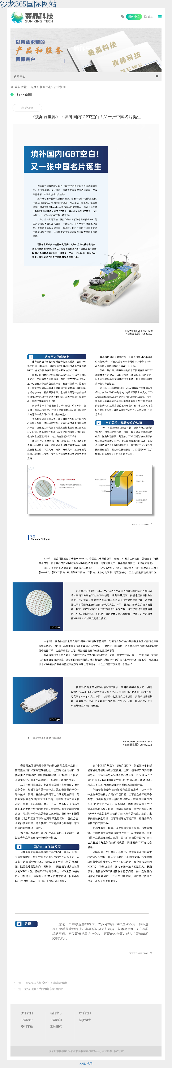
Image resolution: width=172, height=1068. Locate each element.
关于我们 (27, 1013)
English (148, 16)
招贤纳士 (85, 1020)
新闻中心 (56, 1013)
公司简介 (27, 1020)
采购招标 (56, 1026)
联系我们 (85, 1013)
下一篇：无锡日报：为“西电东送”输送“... (39, 989)
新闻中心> (47, 87)
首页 (33, 87)
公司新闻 (56, 1020)
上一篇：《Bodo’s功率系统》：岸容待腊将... (41, 983)
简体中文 (134, 16)
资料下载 (27, 1026)
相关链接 (27, 108)
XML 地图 (86, 1063)
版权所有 (119, 1051)
